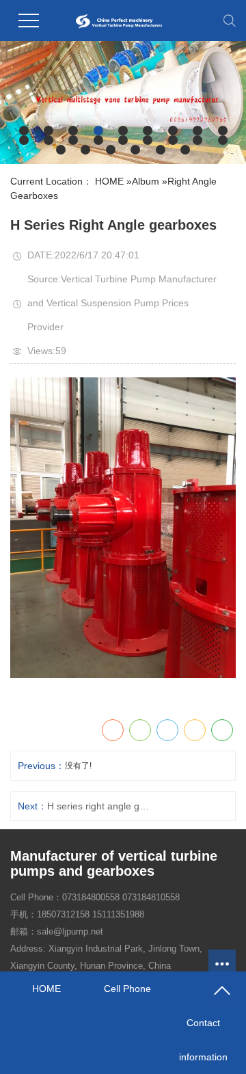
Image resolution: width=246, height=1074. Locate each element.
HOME (109, 181)
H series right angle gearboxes (99, 806)
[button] (24, 130)
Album (145, 181)
